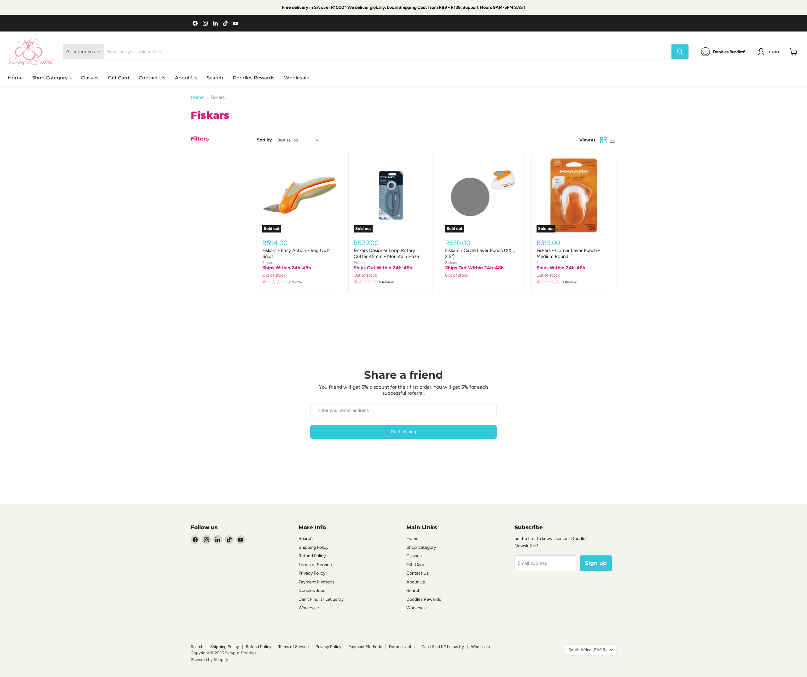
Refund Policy (312, 556)
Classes (90, 78)
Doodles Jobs (312, 590)
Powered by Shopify (209, 659)
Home (15, 78)
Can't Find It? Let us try (321, 599)
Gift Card (118, 78)
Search (215, 78)
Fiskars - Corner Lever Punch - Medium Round (568, 254)
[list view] (612, 140)
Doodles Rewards (254, 78)
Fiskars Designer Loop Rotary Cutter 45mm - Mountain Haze (386, 254)
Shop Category (50, 78)
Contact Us (152, 78)
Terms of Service (315, 564)
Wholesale (296, 78)
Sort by (264, 140)
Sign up (596, 563)
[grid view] (603, 140)
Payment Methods (316, 582)
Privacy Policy (312, 573)
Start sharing (403, 431)
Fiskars (268, 262)
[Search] (679, 51)
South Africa (587, 649)
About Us (186, 78)
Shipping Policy (313, 547)
